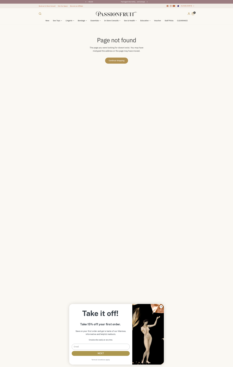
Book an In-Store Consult (47, 6)
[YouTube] (173, 6)
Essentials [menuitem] (95, 20)
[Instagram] (170, 6)
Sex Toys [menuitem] (56, 20)
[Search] (40, 13)
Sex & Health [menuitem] (129, 20)
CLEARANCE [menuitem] (182, 20)
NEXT (101, 353)
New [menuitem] (47, 20)
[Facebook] (167, 6)
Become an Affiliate (76, 6)
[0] (192, 13)
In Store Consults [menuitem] (111, 20)
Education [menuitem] (144, 20)
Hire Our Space (63, 6)
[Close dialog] (161, 306)
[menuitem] (48, 6)
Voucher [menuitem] (157, 20)
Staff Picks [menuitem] (169, 20)
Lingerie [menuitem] (69, 20)
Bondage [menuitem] (81, 20)
